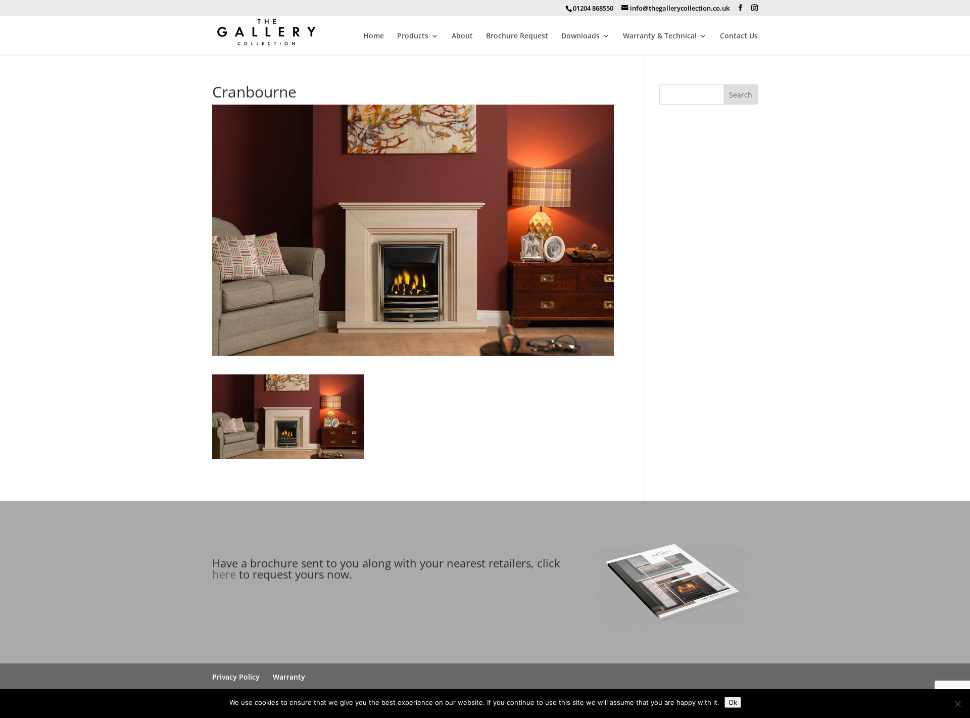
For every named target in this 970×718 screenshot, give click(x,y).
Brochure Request (517, 36)
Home (373, 36)
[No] (957, 704)
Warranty (289, 677)
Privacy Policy (236, 677)
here (224, 574)
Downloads (580, 36)
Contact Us (739, 36)
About (462, 36)
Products (412, 36)
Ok (733, 702)
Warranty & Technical (660, 36)
